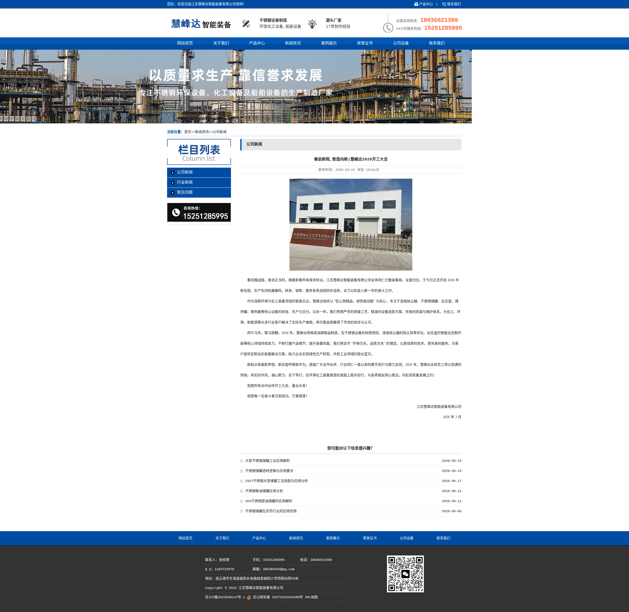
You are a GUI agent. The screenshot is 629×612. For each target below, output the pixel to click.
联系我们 (454, 4)
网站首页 (185, 43)
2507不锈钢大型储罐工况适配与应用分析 (276, 481)
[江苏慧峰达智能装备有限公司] (201, 30)
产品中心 (426, 4)
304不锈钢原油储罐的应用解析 (268, 501)
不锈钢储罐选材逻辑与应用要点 (269, 471)
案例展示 (329, 43)
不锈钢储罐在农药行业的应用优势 (271, 511)
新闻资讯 (293, 43)
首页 (187, 132)
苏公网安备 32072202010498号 (278, 597)
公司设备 (401, 43)
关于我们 (221, 43)
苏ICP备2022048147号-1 (225, 597)
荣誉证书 (365, 43)
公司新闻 (220, 132)
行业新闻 (185, 182)
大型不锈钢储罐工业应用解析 (267, 461)
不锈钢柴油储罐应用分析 (264, 491)
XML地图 (311, 597)
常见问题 (185, 192)
